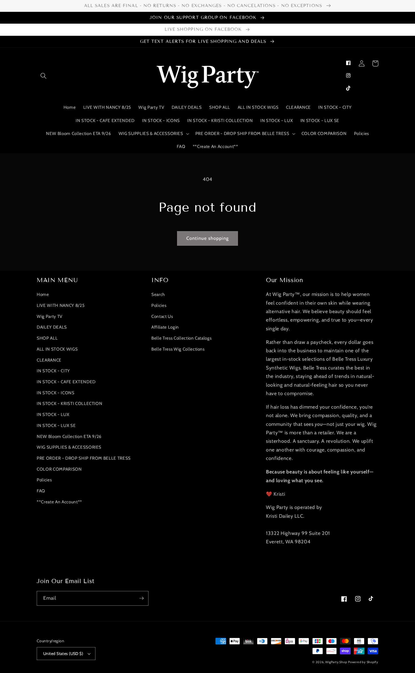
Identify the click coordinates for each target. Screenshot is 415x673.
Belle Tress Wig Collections (178, 349)
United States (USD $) (63, 653)
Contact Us (162, 316)
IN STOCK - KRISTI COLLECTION (69, 403)
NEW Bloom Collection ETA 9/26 (69, 436)
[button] (43, 75)
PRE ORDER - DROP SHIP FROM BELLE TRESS (84, 458)
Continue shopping (207, 238)
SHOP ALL (47, 338)
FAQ (41, 490)
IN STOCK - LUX (53, 414)
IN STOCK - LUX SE (56, 425)
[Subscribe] (141, 598)
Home (43, 294)
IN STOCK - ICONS (56, 392)
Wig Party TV (49, 316)
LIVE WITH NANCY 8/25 (60, 305)
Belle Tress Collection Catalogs (181, 338)
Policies (44, 479)
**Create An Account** (59, 501)
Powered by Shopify (363, 662)
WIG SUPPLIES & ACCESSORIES (69, 447)
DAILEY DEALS (52, 327)
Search (158, 294)
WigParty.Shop (336, 662)
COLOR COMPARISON (59, 469)
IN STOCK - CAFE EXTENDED (66, 381)
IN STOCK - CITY (53, 370)
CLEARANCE (49, 360)
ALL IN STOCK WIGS (57, 349)
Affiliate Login (165, 327)
